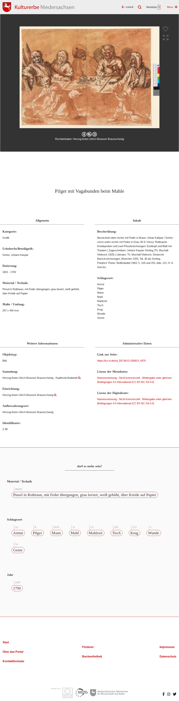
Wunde (153, 533)
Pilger (37, 533)
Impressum (167, 647)
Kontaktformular (13, 661)
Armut (18, 533)
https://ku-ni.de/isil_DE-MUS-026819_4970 (121, 360)
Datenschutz (168, 656)
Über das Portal (13, 651)
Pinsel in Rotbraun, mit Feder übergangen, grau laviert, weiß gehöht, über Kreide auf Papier (84, 495)
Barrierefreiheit (92, 656)
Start (6, 642)
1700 (17, 588)
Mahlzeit (95, 533)
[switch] (165, 29)
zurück (130, 6)
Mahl (75, 533)
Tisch (116, 533)
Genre (18, 550)
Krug (134, 533)
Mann (56, 533)
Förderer (88, 647)
